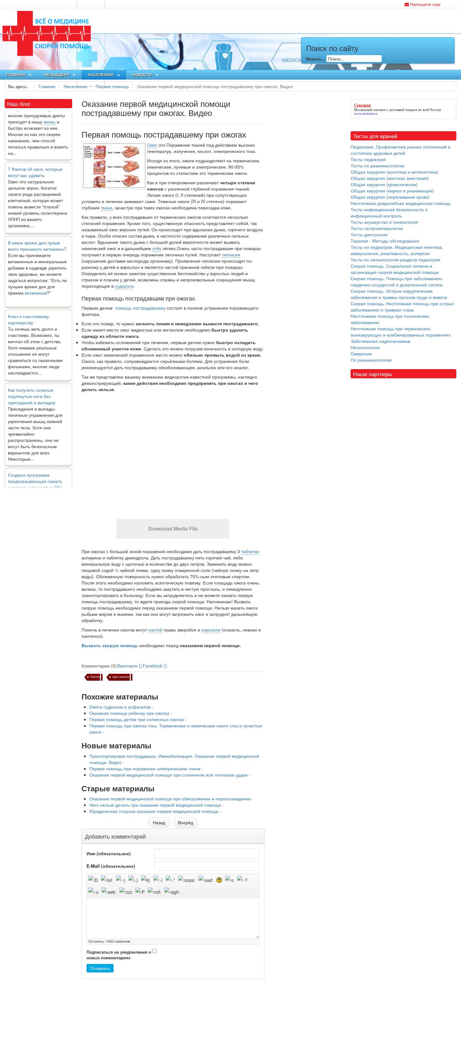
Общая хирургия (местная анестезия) (390, 178)
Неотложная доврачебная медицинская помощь (401, 203)
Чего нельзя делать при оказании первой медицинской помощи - (156, 805)
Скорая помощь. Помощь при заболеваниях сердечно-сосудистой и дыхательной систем (396, 281)
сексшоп (379, 110)
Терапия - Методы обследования (385, 241)
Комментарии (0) (99, 665)
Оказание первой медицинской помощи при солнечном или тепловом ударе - (170, 775)
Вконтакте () (129, 665)
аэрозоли (210, 629)
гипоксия (231, 254)
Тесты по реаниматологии (378, 165)
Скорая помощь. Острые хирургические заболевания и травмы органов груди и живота (399, 294)
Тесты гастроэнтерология (377, 228)
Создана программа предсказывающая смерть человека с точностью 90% (35, 468)
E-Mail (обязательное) (111, 866)
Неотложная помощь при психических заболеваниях (390, 319)
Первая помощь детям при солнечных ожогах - (138, 719)
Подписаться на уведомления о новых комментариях (119, 955)
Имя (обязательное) (109, 853)
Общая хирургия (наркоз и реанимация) (392, 190)
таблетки (250, 551)
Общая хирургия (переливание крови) (390, 197)
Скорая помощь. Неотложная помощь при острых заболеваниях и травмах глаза (402, 306)
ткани (106, 207)
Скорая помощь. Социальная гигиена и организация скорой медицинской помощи (395, 269)
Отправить (100, 968)
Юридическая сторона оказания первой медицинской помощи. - (155, 811)
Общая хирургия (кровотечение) (384, 184)
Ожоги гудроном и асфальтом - (121, 707)
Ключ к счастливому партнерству (28, 307)
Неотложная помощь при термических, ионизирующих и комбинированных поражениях (401, 331)
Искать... (315, 58)
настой (155, 629)
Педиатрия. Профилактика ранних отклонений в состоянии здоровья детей (400, 150)
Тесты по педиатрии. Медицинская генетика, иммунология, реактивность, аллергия (397, 250)
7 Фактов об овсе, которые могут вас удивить (35, 160)
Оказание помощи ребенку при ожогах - (130, 713)
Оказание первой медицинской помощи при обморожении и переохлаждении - (171, 798)
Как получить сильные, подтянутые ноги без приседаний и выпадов (31, 383)
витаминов (36, 280)
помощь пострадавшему (140, 308)
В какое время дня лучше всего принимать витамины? (37, 233)
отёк (156, 248)
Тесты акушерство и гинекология (384, 222)
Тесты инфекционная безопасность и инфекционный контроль (389, 212)
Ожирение (361, 353)
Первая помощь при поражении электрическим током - (146, 768)
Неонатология (365, 347)
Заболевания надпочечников (380, 341)
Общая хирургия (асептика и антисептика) (394, 172)
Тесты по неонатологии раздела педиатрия (395, 259)
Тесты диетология (369, 234)
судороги (124, 286)
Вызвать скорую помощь (110, 645)
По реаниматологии (371, 360)
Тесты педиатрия (368, 159)
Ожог (152, 145)
